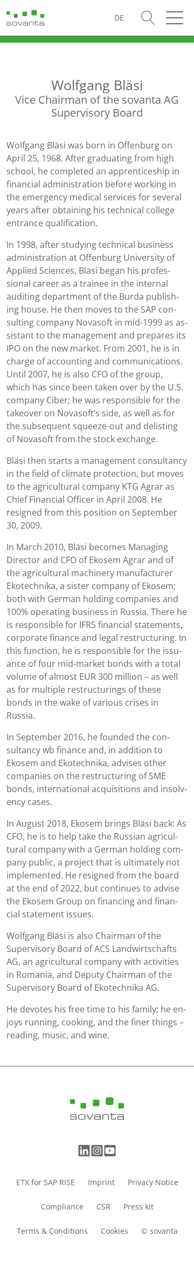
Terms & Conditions (52, 1231)
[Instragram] (97, 1150)
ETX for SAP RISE (45, 1182)
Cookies (114, 1231)
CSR (103, 1206)
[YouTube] (109, 1150)
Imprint (101, 1182)
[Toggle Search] (148, 18)
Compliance (62, 1206)
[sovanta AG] (25, 17)
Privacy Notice (153, 1182)
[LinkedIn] (84, 1150)
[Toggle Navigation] (175, 18)
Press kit (138, 1206)
